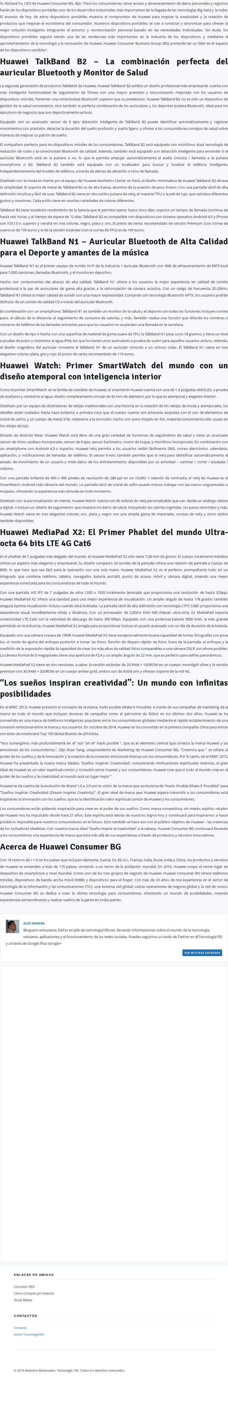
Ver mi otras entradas (202, 953)
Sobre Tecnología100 (29, 1334)
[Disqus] (114, 1041)
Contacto (20, 1328)
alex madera (34, 923)
